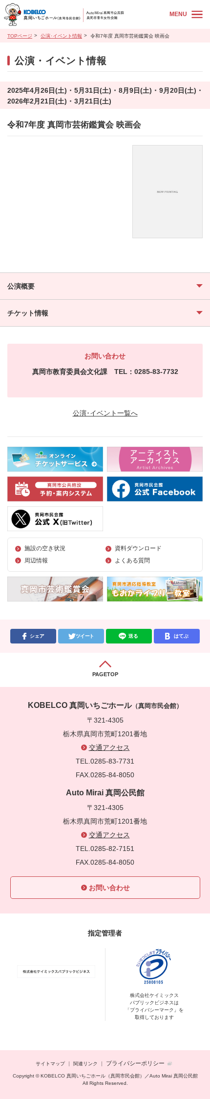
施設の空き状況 (44, 548)
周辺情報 (36, 560)
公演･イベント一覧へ (105, 413)
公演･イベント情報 (61, 36)
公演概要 (21, 286)
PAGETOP (105, 674)
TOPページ (19, 36)
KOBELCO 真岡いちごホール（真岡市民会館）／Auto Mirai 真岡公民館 (83, 14)
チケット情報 (27, 313)
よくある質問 (132, 560)
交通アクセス (109, 747)
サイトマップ (50, 1063)
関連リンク (85, 1063)
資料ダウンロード (138, 548)
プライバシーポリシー (135, 1063)
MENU (178, 14)
